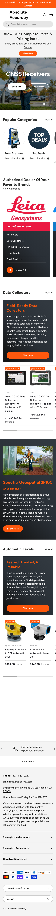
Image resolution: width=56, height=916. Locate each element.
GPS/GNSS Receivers (18, 247)
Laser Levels (13, 253)
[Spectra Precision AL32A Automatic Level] (15, 631)
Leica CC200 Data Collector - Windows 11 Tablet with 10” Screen (40, 402)
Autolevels (12, 234)
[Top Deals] (39, 138)
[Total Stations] (14, 138)
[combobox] (28, 24)
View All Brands (11, 188)
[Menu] (4, 15)
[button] (51, 15)
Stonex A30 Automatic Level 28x (39, 653)
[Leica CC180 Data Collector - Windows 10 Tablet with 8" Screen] (15, 378)
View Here (28, 53)
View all (49, 119)
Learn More (38, 86)
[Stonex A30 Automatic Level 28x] (40, 631)
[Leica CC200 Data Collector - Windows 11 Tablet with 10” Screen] (40, 378)
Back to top (28, 761)
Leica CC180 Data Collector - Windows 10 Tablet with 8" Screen (15, 404)
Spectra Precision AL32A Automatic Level (15, 653)
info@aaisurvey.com (21, 781)
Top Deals (39, 153)
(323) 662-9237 (20, 775)
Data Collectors (15, 240)
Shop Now (17, 86)
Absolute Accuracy (18, 908)
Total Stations (14, 153)
